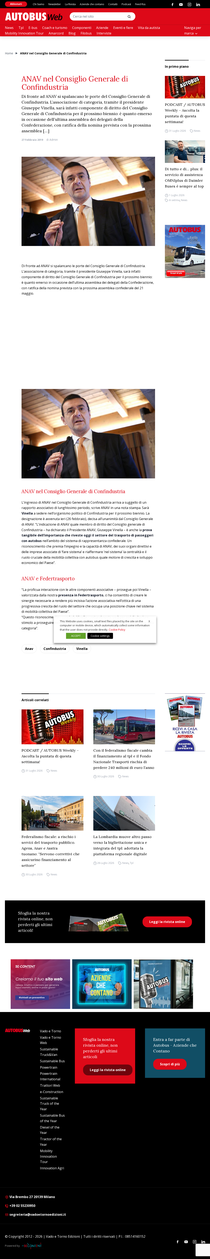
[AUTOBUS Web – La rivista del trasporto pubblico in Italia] (33, 16)
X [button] (149, 621)
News (9, 27)
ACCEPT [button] (76, 636)
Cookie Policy (117, 629)
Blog (72, 33)
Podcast (126, 4)
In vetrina (174, 200)
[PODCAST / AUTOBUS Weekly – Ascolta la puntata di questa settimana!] (185, 87)
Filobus (86, 33)
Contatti (113, 4)
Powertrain (48, 1067)
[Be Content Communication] (33, 1246)
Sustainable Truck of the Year (49, 1103)
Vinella (82, 648)
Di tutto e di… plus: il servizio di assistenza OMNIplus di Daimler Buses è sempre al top (184, 178)
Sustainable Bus (52, 1061)
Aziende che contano (92, 4)
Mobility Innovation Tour (24, 33)
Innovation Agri (52, 1168)
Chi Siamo (38, 4)
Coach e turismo (54, 27)
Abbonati (16, 4)
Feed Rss (140, 4)
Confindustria (54, 648)
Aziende (102, 27)
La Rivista (70, 4)
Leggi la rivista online (167, 921)
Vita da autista (149, 27)
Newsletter (54, 4)
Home (9, 53)
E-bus (33, 27)
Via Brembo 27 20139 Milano (32, 1197)
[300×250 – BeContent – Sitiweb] (40, 984)
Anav (29, 648)
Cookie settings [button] (100, 636)
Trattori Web (50, 1085)
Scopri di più (170, 1064)
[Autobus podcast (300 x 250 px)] (163, 984)
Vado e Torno (50, 1031)
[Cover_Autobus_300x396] (185, 251)
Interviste (104, 33)
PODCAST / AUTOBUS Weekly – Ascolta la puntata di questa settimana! (185, 113)
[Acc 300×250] (102, 984)
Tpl (21, 27)
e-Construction (51, 1092)
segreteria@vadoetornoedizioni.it (37, 1214)
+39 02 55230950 (22, 1205)
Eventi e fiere (123, 27)
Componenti (81, 27)
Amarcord (56, 33)
